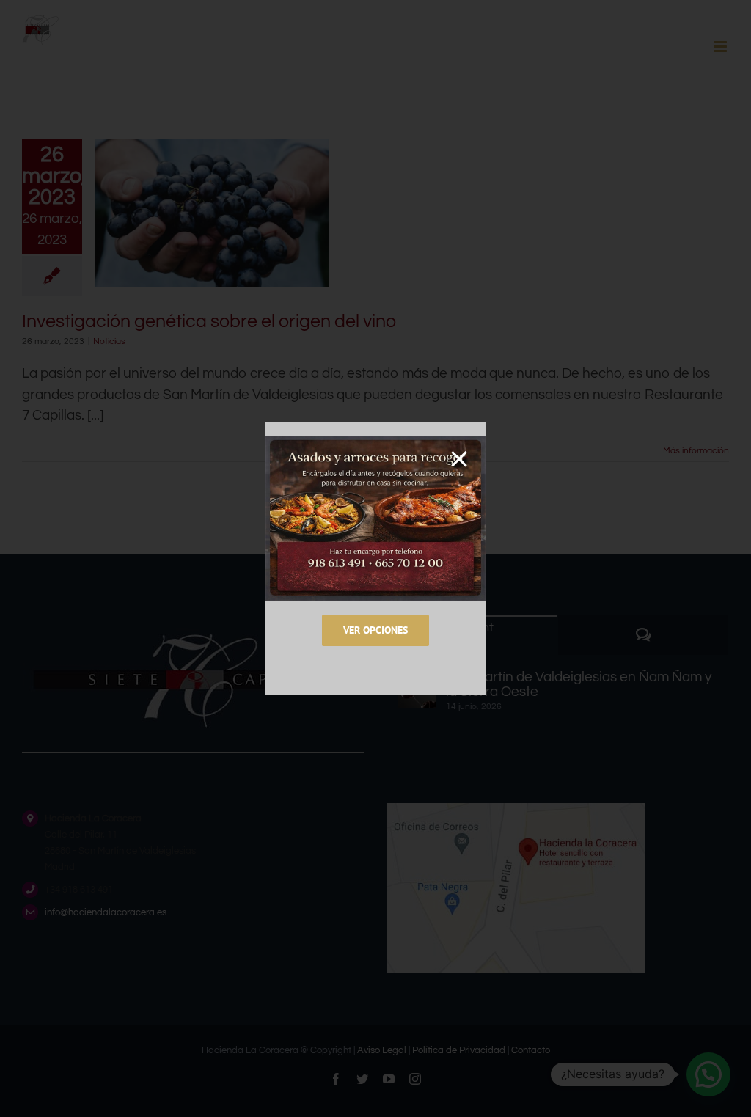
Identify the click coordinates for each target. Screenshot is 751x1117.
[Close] (459, 459)
